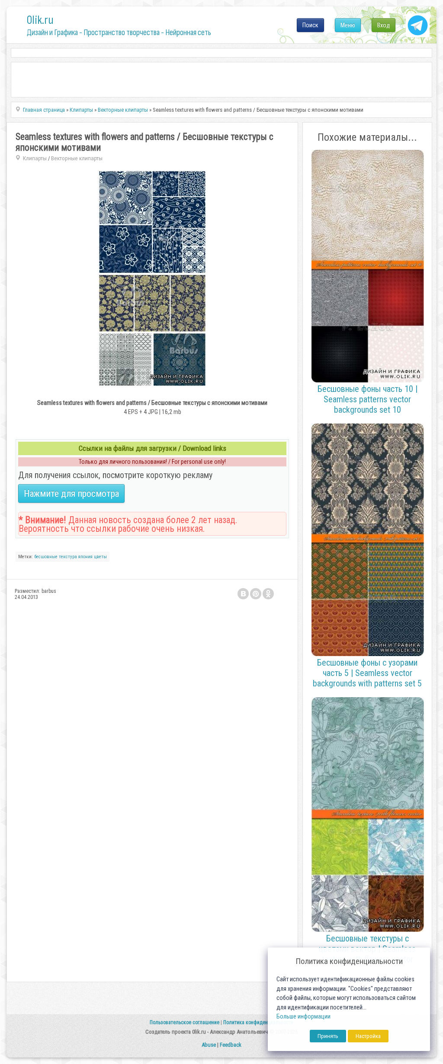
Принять (328, 1036)
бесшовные (46, 556)
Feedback (230, 1044)
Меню (347, 25)
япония (85, 556)
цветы (100, 556)
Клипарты (35, 158)
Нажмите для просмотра (71, 493)
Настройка (368, 1036)
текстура (68, 556)
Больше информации (303, 1016)
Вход (383, 25)
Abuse (209, 1044)
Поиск (310, 25)
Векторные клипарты (77, 158)
